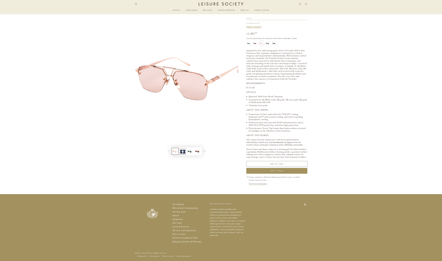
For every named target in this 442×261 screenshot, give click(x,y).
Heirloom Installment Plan (185, 237)
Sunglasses (177, 219)
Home (248, 18)
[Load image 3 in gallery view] (190, 151)
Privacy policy (154, 256)
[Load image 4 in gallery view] (197, 151)
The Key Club (178, 211)
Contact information (183, 256)
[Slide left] (168, 151)
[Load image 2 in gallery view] (182, 151)
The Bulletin (178, 204)
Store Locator (178, 234)
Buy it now (276, 171)
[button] (136, 3)
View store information (258, 184)
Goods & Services (180, 226)
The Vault (177, 222)
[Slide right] (204, 151)
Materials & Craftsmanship (185, 207)
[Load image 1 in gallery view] (175, 151)
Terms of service (168, 256)
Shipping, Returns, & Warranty (187, 241)
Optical (175, 215)
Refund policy (142, 256)
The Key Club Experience (184, 230)
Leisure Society (253, 23)
